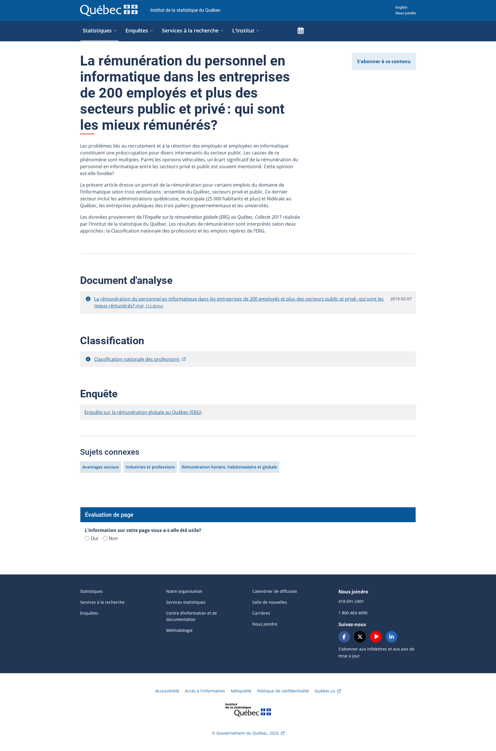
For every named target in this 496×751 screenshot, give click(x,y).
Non (113, 538)
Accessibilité (167, 691)
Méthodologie (179, 630)
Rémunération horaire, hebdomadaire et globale (229, 467)
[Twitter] (360, 636)
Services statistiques (186, 602)
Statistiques (91, 591)
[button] (88, 298)
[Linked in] (391, 636)
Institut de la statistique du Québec (185, 10)
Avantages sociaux (100, 467)
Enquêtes (89, 613)
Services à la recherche (102, 602)
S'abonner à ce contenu (384, 61)
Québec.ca (325, 691)
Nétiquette (241, 691)
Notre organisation (184, 591)
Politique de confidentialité (283, 691)
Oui (94, 538)
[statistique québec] (248, 709)
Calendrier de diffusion (274, 591)
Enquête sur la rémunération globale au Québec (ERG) (143, 412)
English (401, 7)
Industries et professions (150, 467)
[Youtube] (375, 636)
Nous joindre (406, 13)
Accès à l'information (205, 691)
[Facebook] (344, 636)
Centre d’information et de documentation (191, 616)
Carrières (261, 613)
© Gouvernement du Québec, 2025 (245, 733)
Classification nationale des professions (137, 359)
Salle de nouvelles (269, 602)
